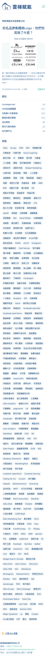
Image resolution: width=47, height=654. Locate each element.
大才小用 (27, 288)
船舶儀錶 (30, 493)
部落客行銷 (17, 228)
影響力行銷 (7, 233)
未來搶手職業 (30, 363)
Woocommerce (22, 574)
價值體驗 (24, 353)
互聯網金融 (26, 223)
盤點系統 (13, 609)
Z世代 (15, 534)
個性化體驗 (14, 258)
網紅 (5, 258)
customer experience (12, 473)
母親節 (26, 413)
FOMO (18, 243)
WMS (41, 604)
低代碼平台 (7, 131)
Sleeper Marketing (33, 168)
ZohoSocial (26, 569)
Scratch (22, 478)
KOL (16, 569)
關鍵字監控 (7, 303)
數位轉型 (27, 519)
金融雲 (6, 223)
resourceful (18, 378)
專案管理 (39, 323)
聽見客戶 (6, 278)
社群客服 (37, 223)
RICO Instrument (20, 498)
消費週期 (17, 293)
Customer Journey (32, 473)
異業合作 (37, 589)
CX (29, 528)
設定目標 (6, 323)
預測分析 (20, 438)
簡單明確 (27, 338)
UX (27, 408)
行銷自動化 (7, 463)
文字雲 (22, 373)
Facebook (17, 544)
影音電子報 (19, 208)
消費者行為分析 (19, 333)
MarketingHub (21, 463)
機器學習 (17, 253)
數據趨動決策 (37, 549)
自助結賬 (32, 418)
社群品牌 (20, 524)
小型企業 (6, 528)
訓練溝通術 (38, 318)
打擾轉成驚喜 (34, 283)
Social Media (25, 218)
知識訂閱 (30, 193)
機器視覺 (38, 488)
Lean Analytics (9, 428)
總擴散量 (33, 213)
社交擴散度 (38, 253)
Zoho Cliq (26, 599)
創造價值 (32, 333)
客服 (15, 178)
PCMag (36, 528)
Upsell (6, 213)
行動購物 (6, 408)
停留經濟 (6, 383)
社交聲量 (27, 253)
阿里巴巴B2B (37, 574)
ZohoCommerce (19, 483)
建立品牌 (6, 273)
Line (5, 554)
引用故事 (29, 343)
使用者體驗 (35, 408)
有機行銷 (6, 413)
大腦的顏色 (17, 363)
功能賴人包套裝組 (10, 113)
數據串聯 (6, 318)
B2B (5, 188)
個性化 (6, 443)
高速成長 (25, 183)
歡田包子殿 (30, 559)
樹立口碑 (17, 273)
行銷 (22, 178)
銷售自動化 (7, 328)
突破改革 (28, 313)
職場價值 (17, 268)
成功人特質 (17, 323)
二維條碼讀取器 (9, 493)
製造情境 (37, 338)
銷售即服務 (31, 208)
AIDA (29, 524)
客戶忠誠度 (7, 468)
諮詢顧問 (6, 378)
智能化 (35, 458)
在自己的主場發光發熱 (33, 348)
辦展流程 (39, 443)
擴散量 (14, 373)
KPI (25, 298)
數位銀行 (15, 223)
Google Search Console (13, 559)
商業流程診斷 (31, 378)
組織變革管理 (22, 448)
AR (32, 433)
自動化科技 (17, 168)
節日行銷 (17, 413)
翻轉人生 (6, 368)
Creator (35, 614)
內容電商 (22, 358)
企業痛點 (17, 318)
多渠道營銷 (35, 463)
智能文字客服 (8, 193)
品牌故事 (39, 388)
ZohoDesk (7, 433)
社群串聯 (33, 298)
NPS (28, 148)
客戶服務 (36, 248)
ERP (18, 619)
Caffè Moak (20, 513)
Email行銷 (33, 238)
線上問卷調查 (22, 398)
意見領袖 (17, 173)
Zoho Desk (7, 504)
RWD (26, 554)
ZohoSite (35, 498)
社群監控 (6, 153)
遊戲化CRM (23, 403)
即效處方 (37, 293)
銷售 (25, 173)
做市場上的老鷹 (29, 303)
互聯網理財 (31, 368)
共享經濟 (37, 383)
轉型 (27, 614)
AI (14, 158)
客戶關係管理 (25, 163)
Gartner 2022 (25, 609)
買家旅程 (6, 363)
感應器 (40, 493)
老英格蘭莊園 (8, 524)
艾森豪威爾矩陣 (9, 604)
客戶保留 (18, 468)
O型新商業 (29, 594)
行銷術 (6, 263)
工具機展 (34, 398)
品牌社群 (18, 433)
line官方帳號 (8, 619)
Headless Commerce (12, 458)
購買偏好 (17, 288)
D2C (27, 549)
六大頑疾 (27, 293)
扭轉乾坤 (35, 263)
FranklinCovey (19, 528)
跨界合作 (27, 383)
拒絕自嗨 (6, 348)
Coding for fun (9, 478)
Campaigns (28, 278)
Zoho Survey (8, 589)
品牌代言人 (29, 228)
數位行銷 (6, 158)
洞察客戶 (17, 338)
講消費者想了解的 (10, 353)
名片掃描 (18, 328)
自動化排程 (21, 283)
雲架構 (26, 453)
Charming (33, 483)
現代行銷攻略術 (9, 126)
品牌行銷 (6, 549)
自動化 (39, 178)
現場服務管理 (8, 438)
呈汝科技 (6, 488)
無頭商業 (6, 453)
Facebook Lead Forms (12, 313)
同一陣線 (37, 268)
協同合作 (6, 168)
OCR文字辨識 (26, 488)
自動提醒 (6, 288)
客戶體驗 (32, 478)
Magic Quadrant (10, 614)
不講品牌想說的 (9, 358)
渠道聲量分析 (8, 393)
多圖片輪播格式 (9, 248)
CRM (21, 148)
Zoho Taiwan (20, 564)
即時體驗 (38, 504)
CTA (35, 203)
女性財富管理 (18, 368)
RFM (18, 584)
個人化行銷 (7, 208)
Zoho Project (8, 448)
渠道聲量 (6, 218)
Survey (13, 148)
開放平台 (17, 453)
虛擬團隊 (6, 178)
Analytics (17, 298)
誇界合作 (18, 594)
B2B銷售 (18, 233)
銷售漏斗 (32, 358)
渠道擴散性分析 (23, 393)
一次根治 (6, 298)
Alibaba (6, 579)
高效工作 (25, 263)
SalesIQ (6, 483)
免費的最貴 (35, 353)
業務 (34, 183)
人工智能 (6, 163)
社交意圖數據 (30, 233)
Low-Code (23, 604)
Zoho (5, 148)
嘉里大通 (34, 539)
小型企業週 (7, 513)
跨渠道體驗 (17, 388)
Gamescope (8, 584)
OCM (33, 448)
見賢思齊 (27, 318)
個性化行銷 (14, 183)
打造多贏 (6, 388)
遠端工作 (37, 198)
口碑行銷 (6, 173)
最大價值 (6, 293)
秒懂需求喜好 (8, 283)
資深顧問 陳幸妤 (26, 38)
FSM (29, 438)
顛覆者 (6, 423)
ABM (40, 183)
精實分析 (25, 423)
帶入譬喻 (18, 343)
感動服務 (27, 198)
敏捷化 (26, 458)
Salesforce (17, 549)
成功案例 (6, 122)
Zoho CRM (7, 569)
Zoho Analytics (9, 403)
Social (17, 303)
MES (5, 609)
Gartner (38, 534)
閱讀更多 (41, 89)
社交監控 (6, 228)
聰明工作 (15, 263)
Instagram (36, 243)
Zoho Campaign (24, 589)
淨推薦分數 (37, 148)
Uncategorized (8, 104)
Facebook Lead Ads (32, 308)
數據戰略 (29, 443)
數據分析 (38, 313)
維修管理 (33, 619)
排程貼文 (17, 308)
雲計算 (29, 158)
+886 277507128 (14, 646)
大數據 (37, 158)
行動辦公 (37, 163)
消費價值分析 (33, 373)
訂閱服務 (15, 423)
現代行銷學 (7, 594)
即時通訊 (6, 333)
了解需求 (17, 278)
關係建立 (17, 198)
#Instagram (8, 574)
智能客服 (30, 178)
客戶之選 (6, 544)
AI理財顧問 (38, 218)
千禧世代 (6, 534)
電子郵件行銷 (20, 418)
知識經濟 (20, 193)
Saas (36, 524)
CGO (27, 433)
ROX (14, 579)
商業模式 (6, 198)
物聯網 (21, 158)
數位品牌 (35, 413)
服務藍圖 (18, 504)
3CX (19, 554)
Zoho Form (7, 564)
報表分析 (6, 308)
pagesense (18, 408)
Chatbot (28, 504)
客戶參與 (17, 509)
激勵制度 (17, 203)
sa (21, 614)
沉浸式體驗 (38, 509)
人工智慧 (33, 173)
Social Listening (30, 153)
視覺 (5, 183)
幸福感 (14, 213)
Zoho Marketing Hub (12, 519)
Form (36, 519)
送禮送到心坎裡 (30, 273)
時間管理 (6, 268)
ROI (39, 448)
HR (33, 188)
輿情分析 (27, 203)
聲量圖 (6, 373)
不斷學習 (29, 323)
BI (42, 539)
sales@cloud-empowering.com (21, 649)
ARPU (23, 534)
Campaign (7, 418)
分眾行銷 (17, 383)
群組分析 (35, 423)
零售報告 (29, 388)
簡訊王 (12, 554)
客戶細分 (26, 584)
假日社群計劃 (16, 443)
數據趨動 (34, 428)
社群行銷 (17, 153)
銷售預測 (6, 203)
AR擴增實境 (23, 428)
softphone (23, 539)
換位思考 (6, 338)
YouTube (28, 544)
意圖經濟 (6, 238)
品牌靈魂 (12, 539)
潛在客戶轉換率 (19, 238)
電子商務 (6, 253)
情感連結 (39, 343)
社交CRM (27, 509)
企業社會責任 (8, 398)
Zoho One (33, 564)
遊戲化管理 (35, 403)
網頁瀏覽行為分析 (32, 328)
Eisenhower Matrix (11, 599)
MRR (30, 534)
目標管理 (17, 348)
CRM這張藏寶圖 (9, 108)
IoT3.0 (26, 243)
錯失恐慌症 (7, 243)
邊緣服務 (6, 509)
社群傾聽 (23, 213)
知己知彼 (35, 258)
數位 (24, 619)
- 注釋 (24, 89)
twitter (37, 544)
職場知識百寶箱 (9, 117)
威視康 (21, 493)
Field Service (24, 248)
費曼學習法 (7, 343)
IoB (32, 579)
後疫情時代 (23, 579)
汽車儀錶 (6, 498)
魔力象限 (25, 188)
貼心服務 (27, 268)
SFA (4, 539)
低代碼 (33, 604)
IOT (35, 438)
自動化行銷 (14, 188)
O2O (39, 594)
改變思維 (37, 288)
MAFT (15, 488)
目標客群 (25, 258)
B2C (15, 218)
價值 (15, 163)
